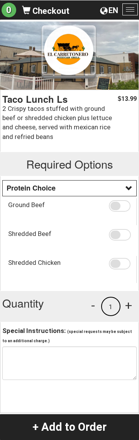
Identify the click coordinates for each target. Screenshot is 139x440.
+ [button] (128, 305)
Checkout (50, 11)
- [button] (93, 305)
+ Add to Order (69, 426)
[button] (120, 206)
